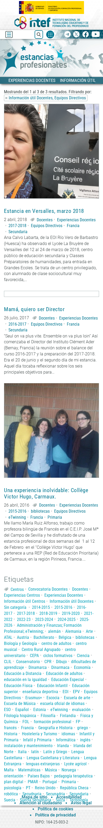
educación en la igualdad (25, 679)
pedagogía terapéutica (73, 775)
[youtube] (95, 35)
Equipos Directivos (46, 225)
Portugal (50, 781)
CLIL (8, 661)
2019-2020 (71, 613)
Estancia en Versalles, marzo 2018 (44, 211)
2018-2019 (48, 613)
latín (35, 751)
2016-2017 (17, 324)
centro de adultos (56, 643)
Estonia (39, 709)
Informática (66, 739)
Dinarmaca (60, 667)
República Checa (74, 787)
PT (28, 787)
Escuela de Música (20, 703)
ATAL (8, 637)
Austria (23, 637)
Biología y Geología (20, 643)
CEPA (34, 655)
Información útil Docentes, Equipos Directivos (47, 97)
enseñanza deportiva (40, 691)
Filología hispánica (20, 715)
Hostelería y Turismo (39, 733)
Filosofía (48, 715)
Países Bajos (39, 775)
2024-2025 (67, 619)
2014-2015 (41, 607)
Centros (17, 589)
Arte (89, 631)
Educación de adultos (64, 673)
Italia (22, 751)
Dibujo (61, 661)
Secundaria (17, 231)
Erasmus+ (33, 697)
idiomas (68, 733)
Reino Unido (45, 787)
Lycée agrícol (75, 763)
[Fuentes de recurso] (50, 34)
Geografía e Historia (55, 727)
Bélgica (65, 637)
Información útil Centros (24, 601)
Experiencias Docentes (76, 219)
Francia (73, 225)
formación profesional (52, 721)
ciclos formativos (57, 655)
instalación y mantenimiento (28, 745)
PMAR (33, 781)
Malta (9, 769)
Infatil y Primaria (37, 739)
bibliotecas (40, 511)
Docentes (45, 219)
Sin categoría (15, 607)
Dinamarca (38, 667)
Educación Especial (67, 679)
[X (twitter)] (76, 35)
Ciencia (83, 655)
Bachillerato (44, 637)
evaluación (81, 709)
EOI (65, 691)
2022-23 (24, 619)
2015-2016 (17, 511)
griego (82, 727)
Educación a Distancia (22, 673)
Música (51, 769)
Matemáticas (29, 769)
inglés (85, 739)
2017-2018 (17, 225)
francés (10, 727)
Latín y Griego (55, 751)
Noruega (69, 769)
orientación (13, 775)
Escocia (52, 697)
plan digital (13, 781)
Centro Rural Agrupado (41, 649)
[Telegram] (67, 35)
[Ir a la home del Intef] (51, 22)
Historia (10, 733)
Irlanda (63, 745)
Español (22, 709)
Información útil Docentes (71, 601)
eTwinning (17, 517)
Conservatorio (28, 661)
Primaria (55, 517)
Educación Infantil (52, 685)
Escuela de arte (77, 697)
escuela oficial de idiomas (62, 703)
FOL (25, 721)
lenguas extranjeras (43, 763)
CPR (48, 661)
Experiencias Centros (22, 595)
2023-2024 (44, 619)
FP (78, 721)
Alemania (73, 631)
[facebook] (85, 35)
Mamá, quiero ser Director (34, 309)
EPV (76, 691)
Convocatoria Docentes (48, 589)
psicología (12, 787)
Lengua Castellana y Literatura (53, 757)
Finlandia (68, 715)
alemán (54, 631)
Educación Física (18, 685)
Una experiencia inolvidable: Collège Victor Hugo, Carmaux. (46, 493)
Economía (82, 667)
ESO (7, 709)
